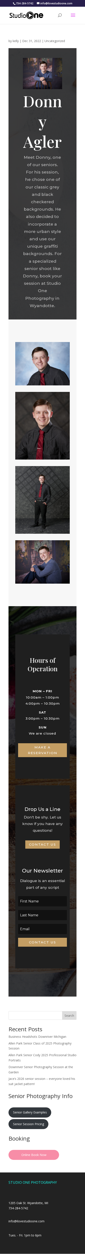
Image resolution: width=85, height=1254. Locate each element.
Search (69, 1015)
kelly (16, 41)
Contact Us (42, 844)
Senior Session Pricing (28, 1124)
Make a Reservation (42, 750)
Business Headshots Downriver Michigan (37, 1037)
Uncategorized (54, 41)
